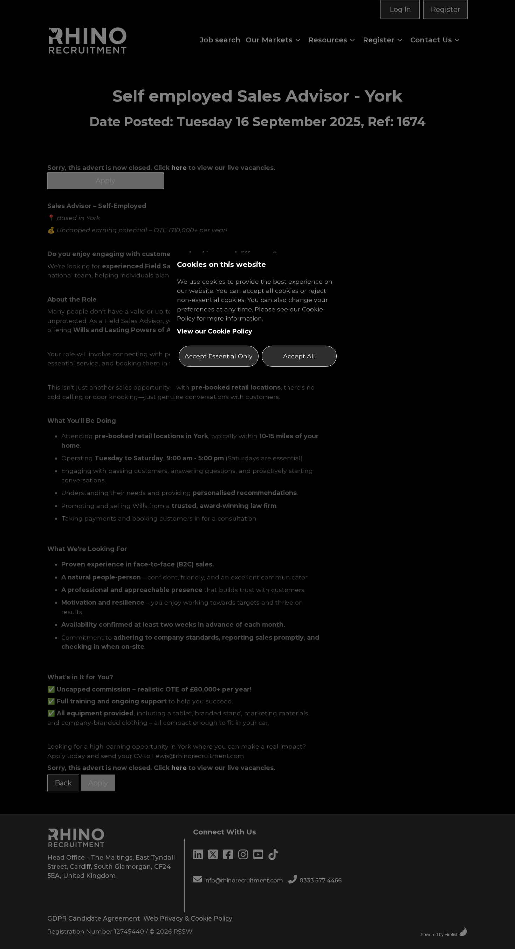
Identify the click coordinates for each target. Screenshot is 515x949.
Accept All (299, 356)
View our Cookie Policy (214, 331)
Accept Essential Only (219, 356)
